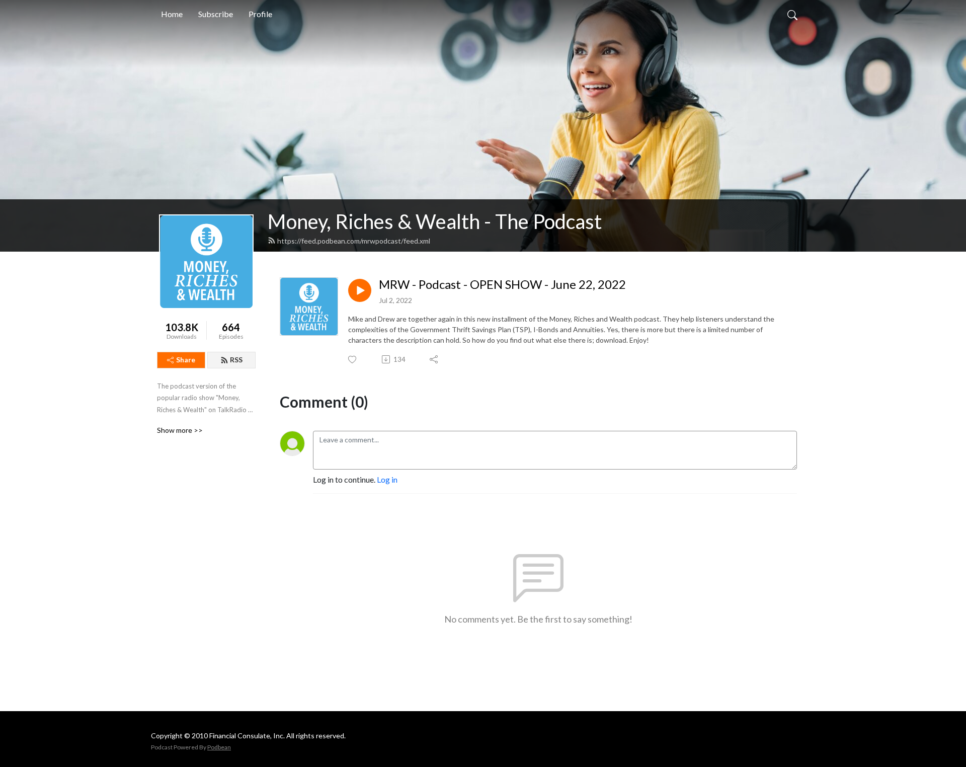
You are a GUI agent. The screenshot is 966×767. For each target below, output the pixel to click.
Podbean (219, 747)
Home (172, 14)
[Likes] (353, 359)
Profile (260, 14)
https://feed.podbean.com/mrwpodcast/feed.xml (353, 241)
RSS (236, 359)
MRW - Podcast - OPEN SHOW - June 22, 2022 (502, 284)
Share (185, 359)
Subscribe (215, 14)
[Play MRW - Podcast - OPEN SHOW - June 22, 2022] (359, 290)
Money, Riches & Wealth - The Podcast (435, 221)
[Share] (434, 359)
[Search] (792, 14)
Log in (387, 479)
